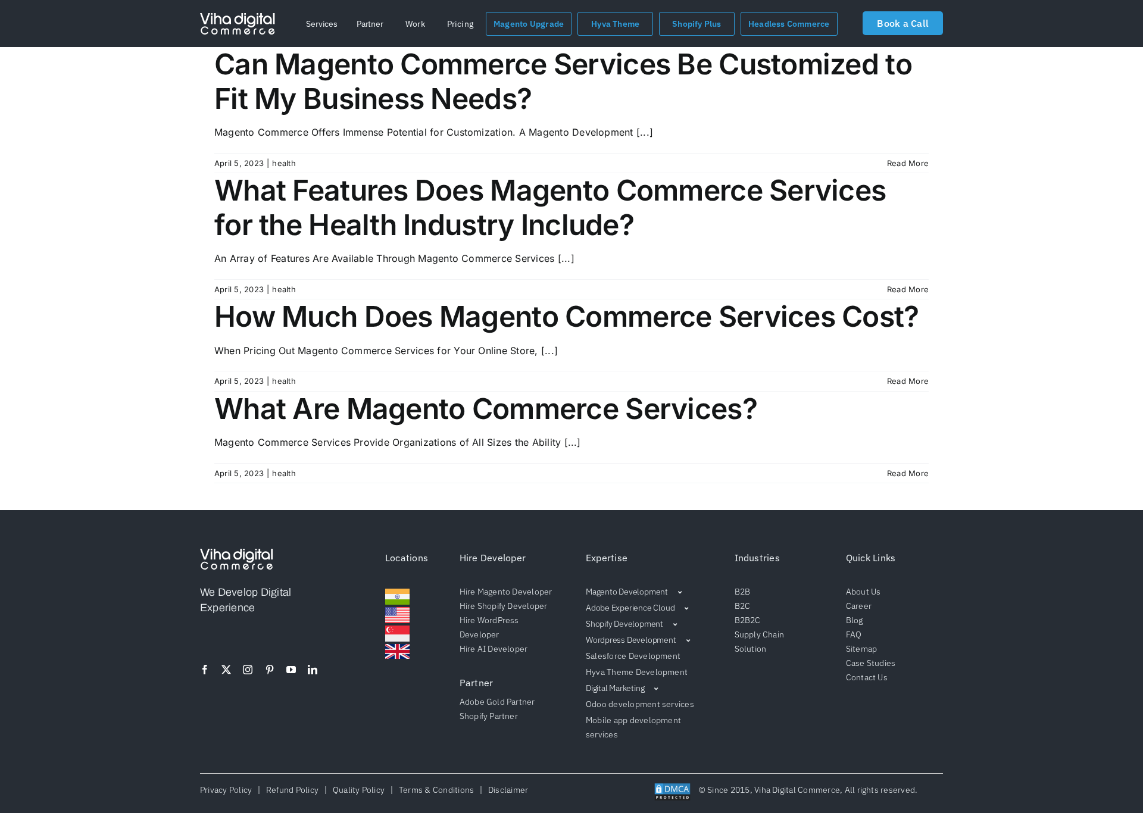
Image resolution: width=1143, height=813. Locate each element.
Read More (908, 163)
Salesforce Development (633, 656)
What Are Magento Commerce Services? (485, 408)
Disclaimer (506, 789)
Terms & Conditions (436, 789)
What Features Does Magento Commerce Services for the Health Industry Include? (550, 207)
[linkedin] (312, 669)
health (283, 163)
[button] (322, 23)
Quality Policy (358, 789)
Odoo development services (640, 704)
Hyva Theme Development (637, 672)
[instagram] (247, 669)
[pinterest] (269, 669)
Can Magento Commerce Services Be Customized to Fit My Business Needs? (563, 81)
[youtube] (291, 669)
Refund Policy (293, 789)
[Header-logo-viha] (236, 553)
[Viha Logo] (237, 18)
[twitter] (226, 669)
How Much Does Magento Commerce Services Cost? (566, 316)
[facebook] (205, 669)
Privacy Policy (228, 789)
